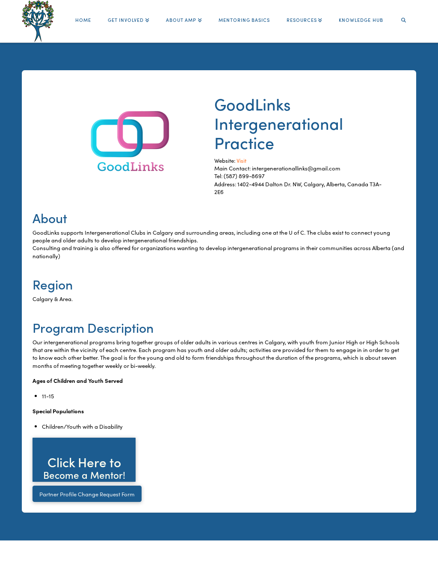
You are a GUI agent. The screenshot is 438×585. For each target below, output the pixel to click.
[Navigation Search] (403, 16)
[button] (84, 460)
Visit (241, 160)
